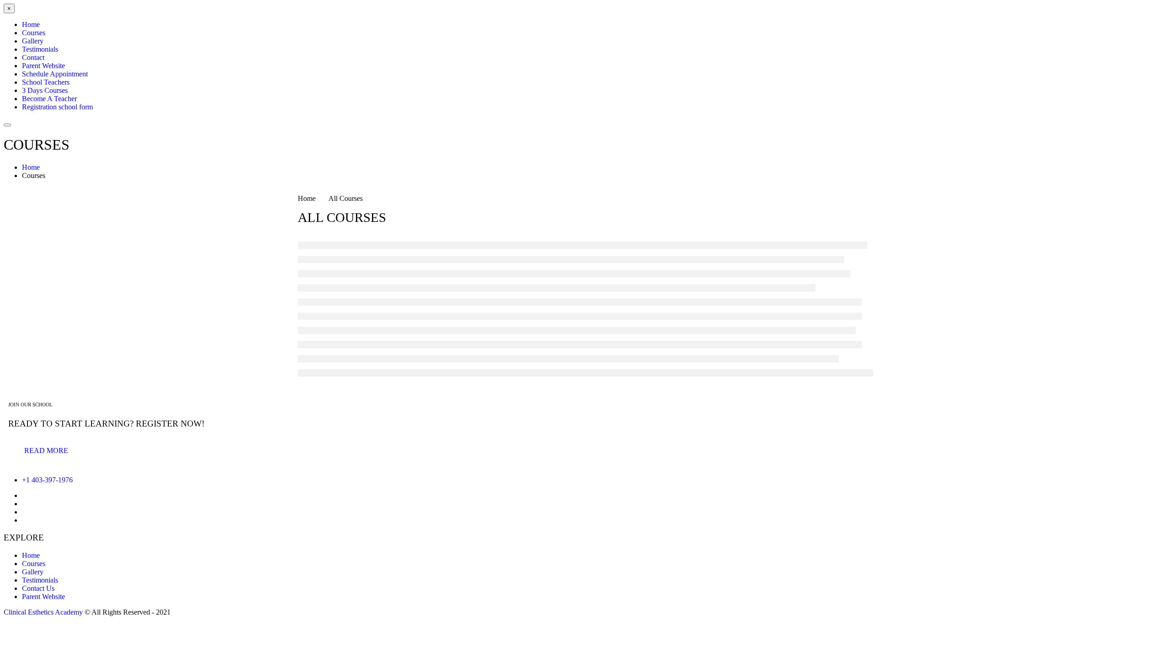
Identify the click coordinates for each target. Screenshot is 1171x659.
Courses (33, 563)
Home (31, 555)
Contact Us (38, 588)
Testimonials (40, 580)
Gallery (32, 572)
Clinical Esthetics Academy (43, 612)
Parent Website (43, 596)
